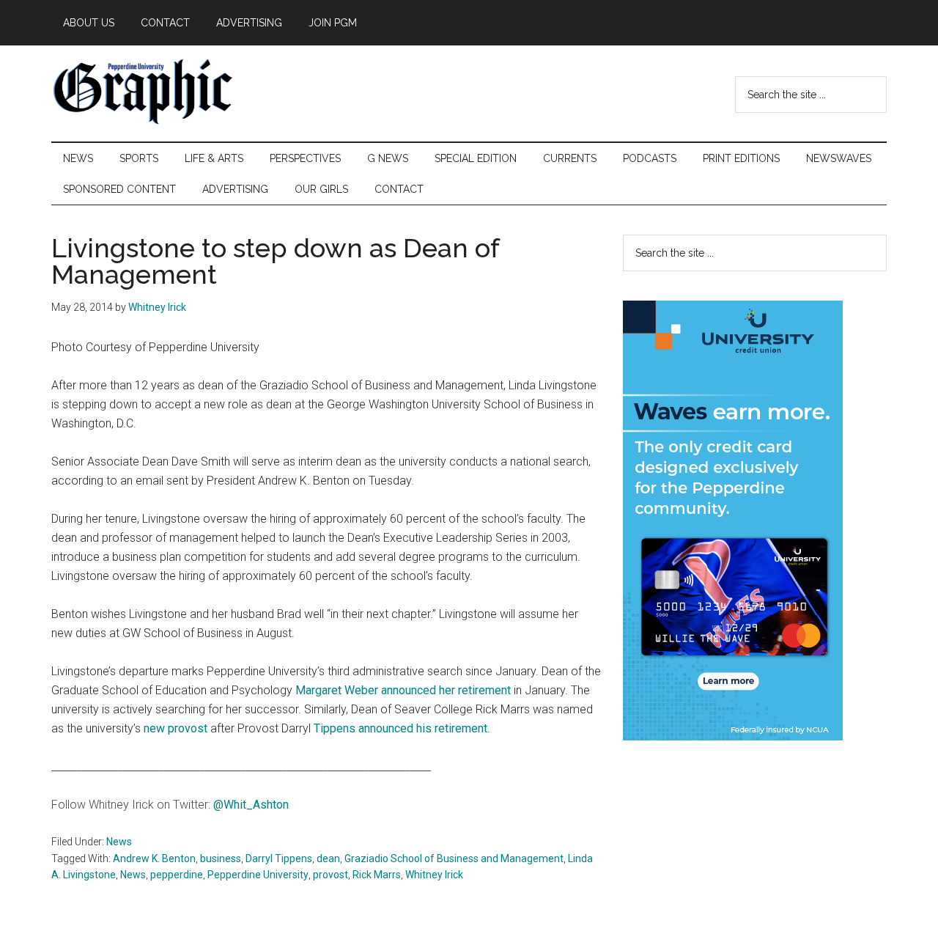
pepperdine (176, 874)
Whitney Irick (434, 874)
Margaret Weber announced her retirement (403, 690)
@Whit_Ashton (251, 805)
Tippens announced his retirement (400, 728)
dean (328, 858)
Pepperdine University (258, 874)
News (119, 841)
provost (330, 874)
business (220, 858)
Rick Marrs (376, 874)
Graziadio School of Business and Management (454, 858)
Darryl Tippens (278, 858)
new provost (175, 728)
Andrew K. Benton (154, 858)
